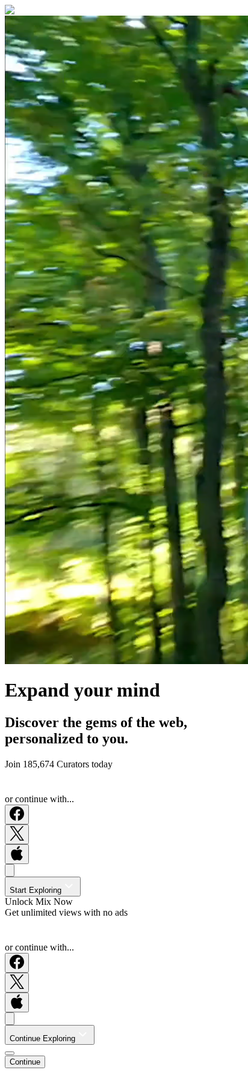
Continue (25, 1061)
